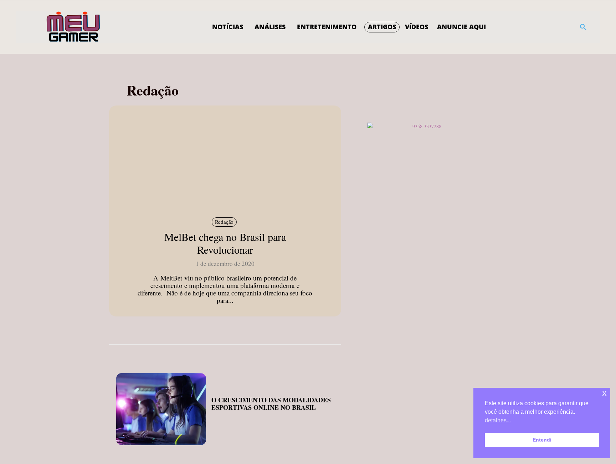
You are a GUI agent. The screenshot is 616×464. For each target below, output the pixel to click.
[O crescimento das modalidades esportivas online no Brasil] (161, 409)
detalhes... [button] (498, 420)
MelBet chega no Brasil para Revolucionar (225, 243)
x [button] (604, 393)
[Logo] (73, 27)
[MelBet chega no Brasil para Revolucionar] (225, 160)
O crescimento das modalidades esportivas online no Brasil (271, 403)
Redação (224, 221)
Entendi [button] (542, 440)
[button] (583, 27)
